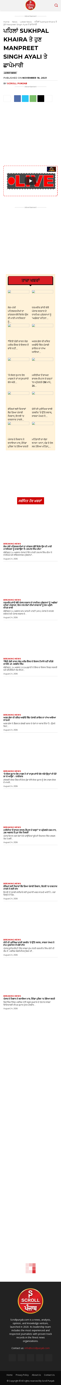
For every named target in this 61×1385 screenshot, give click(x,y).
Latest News (26, 21)
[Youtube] (48, 1357)
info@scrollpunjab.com (37, 1348)
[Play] (30, 181)
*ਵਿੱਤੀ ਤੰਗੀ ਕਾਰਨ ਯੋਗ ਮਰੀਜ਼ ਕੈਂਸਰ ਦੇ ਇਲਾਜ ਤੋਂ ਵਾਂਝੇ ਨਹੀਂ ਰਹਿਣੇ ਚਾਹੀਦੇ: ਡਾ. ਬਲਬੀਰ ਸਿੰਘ (28, 662)
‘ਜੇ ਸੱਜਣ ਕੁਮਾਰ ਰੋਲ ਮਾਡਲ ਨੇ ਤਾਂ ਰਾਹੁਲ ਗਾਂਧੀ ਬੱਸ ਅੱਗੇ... (18, 379)
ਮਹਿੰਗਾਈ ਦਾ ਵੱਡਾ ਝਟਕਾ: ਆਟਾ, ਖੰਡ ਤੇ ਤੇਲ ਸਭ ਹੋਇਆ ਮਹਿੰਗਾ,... (42, 443)
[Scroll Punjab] (30, 5)
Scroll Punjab (17, 83)
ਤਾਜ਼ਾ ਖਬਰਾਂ (31, 280)
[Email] (40, 98)
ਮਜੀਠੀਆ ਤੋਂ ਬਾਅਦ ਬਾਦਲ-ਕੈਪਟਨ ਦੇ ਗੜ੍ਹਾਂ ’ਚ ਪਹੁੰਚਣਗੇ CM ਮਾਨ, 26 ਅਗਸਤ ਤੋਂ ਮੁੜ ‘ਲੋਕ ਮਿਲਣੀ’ (29, 831)
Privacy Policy (22, 1375)
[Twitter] (25, 98)
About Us (36, 1375)
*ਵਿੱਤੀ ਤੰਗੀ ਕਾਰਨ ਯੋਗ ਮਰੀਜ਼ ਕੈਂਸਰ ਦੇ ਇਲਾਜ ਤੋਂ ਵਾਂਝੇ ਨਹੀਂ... (18, 345)
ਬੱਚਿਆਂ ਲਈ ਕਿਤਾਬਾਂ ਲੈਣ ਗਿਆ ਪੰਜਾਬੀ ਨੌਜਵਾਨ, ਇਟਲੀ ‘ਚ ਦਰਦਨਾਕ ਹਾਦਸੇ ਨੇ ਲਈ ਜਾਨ (30, 887)
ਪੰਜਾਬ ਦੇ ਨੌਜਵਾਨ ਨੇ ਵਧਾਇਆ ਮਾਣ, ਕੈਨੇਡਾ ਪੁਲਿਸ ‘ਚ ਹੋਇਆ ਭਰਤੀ (18, 443)
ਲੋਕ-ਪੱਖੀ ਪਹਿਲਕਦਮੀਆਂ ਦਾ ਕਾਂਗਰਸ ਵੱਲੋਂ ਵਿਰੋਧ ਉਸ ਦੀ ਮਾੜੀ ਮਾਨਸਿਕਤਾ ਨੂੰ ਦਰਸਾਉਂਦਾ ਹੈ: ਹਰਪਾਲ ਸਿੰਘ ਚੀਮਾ (27, 547)
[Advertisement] (30, 134)
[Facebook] (17, 98)
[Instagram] (21, 1357)
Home (6, 21)
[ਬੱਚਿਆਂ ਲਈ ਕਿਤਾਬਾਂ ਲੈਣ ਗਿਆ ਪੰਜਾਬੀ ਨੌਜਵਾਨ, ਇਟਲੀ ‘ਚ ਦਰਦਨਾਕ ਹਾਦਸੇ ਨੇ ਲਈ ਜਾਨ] (18, 398)
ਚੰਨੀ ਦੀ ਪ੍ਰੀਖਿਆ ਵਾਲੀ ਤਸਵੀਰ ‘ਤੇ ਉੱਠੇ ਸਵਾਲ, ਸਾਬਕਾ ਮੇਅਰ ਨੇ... (42, 412)
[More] (48, 98)
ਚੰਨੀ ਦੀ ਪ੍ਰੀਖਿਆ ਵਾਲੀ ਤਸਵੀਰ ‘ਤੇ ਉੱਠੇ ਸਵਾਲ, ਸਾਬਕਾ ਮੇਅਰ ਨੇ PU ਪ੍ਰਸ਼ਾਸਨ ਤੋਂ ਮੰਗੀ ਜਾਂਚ (28, 943)
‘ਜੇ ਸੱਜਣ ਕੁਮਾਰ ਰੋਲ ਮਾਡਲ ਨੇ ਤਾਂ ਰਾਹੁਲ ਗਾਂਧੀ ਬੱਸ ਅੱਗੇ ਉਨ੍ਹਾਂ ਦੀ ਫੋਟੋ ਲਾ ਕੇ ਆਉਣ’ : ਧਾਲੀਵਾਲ (30, 775)
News (14, 21)
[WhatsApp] (33, 98)
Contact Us (49, 1375)
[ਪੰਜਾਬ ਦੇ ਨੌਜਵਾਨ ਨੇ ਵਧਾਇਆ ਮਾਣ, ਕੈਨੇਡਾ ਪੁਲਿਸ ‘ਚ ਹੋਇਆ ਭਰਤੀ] (18, 429)
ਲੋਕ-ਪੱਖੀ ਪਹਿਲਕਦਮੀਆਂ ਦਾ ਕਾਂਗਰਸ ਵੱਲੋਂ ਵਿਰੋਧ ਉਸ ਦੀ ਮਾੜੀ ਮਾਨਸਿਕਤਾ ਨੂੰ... (18, 314)
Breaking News (12, 544)
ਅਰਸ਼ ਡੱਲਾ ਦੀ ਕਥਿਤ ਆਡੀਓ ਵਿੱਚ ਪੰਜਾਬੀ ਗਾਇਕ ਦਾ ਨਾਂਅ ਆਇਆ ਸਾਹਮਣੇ (29, 718)
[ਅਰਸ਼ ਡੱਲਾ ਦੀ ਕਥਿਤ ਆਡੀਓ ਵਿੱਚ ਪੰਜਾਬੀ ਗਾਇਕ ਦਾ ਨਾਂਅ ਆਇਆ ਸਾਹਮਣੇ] (42, 331)
